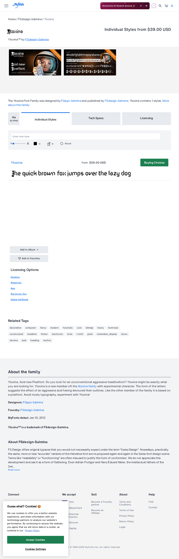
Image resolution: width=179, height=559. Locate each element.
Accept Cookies (35, 539)
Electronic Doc (19, 294)
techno (47, 340)
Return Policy (126, 521)
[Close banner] (140, 6)
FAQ (151, 502)
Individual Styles (45, 119)
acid (24, 340)
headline (32, 334)
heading (34, 340)
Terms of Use (126, 510)
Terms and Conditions (125, 503)
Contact (153, 507)
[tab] (13, 118)
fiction (44, 334)
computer (31, 327)
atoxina (14, 340)
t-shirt (80, 334)
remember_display (107, 334)
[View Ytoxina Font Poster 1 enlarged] (35, 62)
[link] (166, 5)
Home (12, 19)
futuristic (68, 327)
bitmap (89, 327)
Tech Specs (96, 118)
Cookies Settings (35, 549)
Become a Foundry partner (101, 503)
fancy (43, 327)
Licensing (146, 118)
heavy (100, 327)
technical (113, 327)
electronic (57, 334)
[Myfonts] (18, 7)
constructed (16, 334)
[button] (37, 144)
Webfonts (16, 282)
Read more (14, 469)
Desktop (15, 277)
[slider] (19, 143)
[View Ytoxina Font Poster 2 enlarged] (90, 62)
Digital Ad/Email (19, 299)
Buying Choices (154, 162)
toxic (69, 334)
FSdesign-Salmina (30, 19)
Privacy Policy (126, 516)
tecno (124, 334)
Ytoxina (17, 162)
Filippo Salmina (71, 101)
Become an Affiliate (97, 512)
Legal (122, 527)
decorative (15, 327)
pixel (90, 334)
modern (54, 327)
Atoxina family (87, 386)
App (13, 288)
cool (79, 327)
